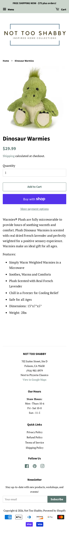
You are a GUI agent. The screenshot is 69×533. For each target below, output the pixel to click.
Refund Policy (35, 437)
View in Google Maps (34, 379)
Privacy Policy (35, 432)
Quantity (9, 165)
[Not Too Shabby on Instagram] (42, 466)
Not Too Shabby (33, 510)
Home (6, 61)
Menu (10, 9)
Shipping (9, 156)
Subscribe (57, 499)
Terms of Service (34, 442)
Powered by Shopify (54, 510)
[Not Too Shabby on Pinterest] (35, 466)
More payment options (34, 209)
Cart (63, 9)
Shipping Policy (34, 447)
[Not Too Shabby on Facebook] (27, 466)
